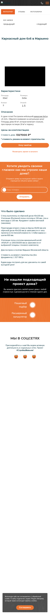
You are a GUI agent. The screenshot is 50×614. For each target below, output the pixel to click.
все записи (8, 20)
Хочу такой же (25, 145)
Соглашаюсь (25, 607)
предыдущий (9, 24)
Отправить (24, 197)
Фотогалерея (36, 12)
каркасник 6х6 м (41, 116)
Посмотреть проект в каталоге (25, 152)
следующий (42, 24)
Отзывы (21, 12)
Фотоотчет (8, 12)
